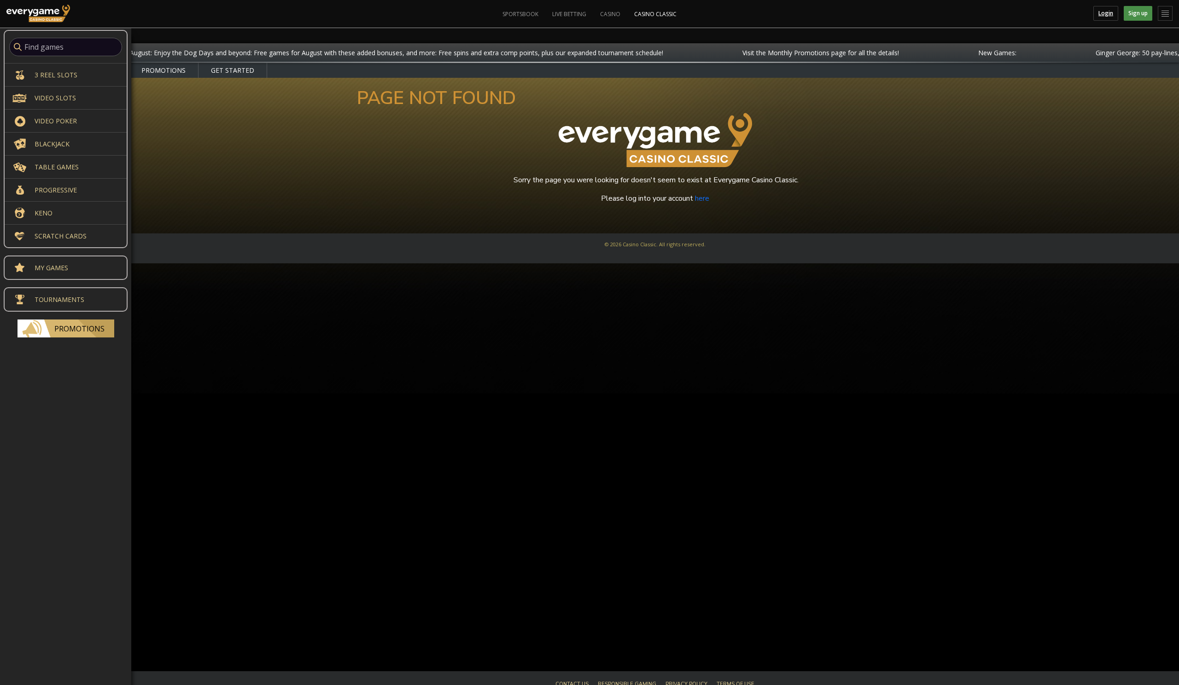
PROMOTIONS (163, 70)
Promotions (79, 329)
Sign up (1138, 13)
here (702, 198)
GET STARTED (232, 70)
